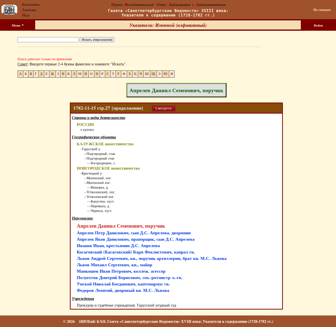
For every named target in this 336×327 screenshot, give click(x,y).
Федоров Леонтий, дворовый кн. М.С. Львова (123, 290)
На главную (322, 9)
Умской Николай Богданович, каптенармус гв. (123, 284)
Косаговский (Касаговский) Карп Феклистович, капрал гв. (136, 252)
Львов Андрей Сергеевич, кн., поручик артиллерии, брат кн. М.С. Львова (152, 258)
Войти (318, 25)
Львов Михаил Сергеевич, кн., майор (114, 264)
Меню (16, 25)
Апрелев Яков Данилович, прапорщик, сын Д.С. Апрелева (136, 239)
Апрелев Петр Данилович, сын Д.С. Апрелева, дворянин (134, 232)
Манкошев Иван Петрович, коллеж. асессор (121, 271)
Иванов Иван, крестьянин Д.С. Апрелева (118, 245)
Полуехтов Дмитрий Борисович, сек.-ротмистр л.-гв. (130, 277)
